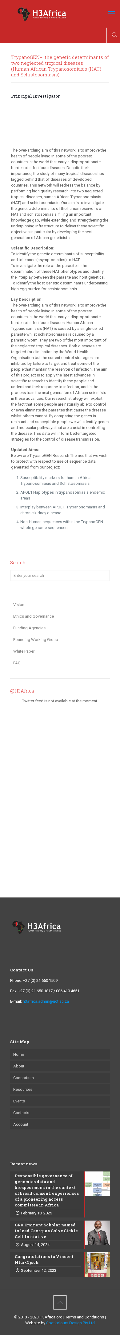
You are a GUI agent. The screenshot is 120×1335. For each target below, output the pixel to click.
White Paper (23, 651)
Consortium (23, 1077)
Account (20, 1124)
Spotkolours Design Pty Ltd (70, 1323)
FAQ (17, 663)
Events (19, 1101)
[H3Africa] (60, 14)
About (18, 1066)
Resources (22, 1089)
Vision (18, 604)
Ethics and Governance (33, 616)
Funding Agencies (29, 628)
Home (18, 1054)
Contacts (21, 1112)
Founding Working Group (35, 639)
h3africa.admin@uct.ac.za (46, 1001)
